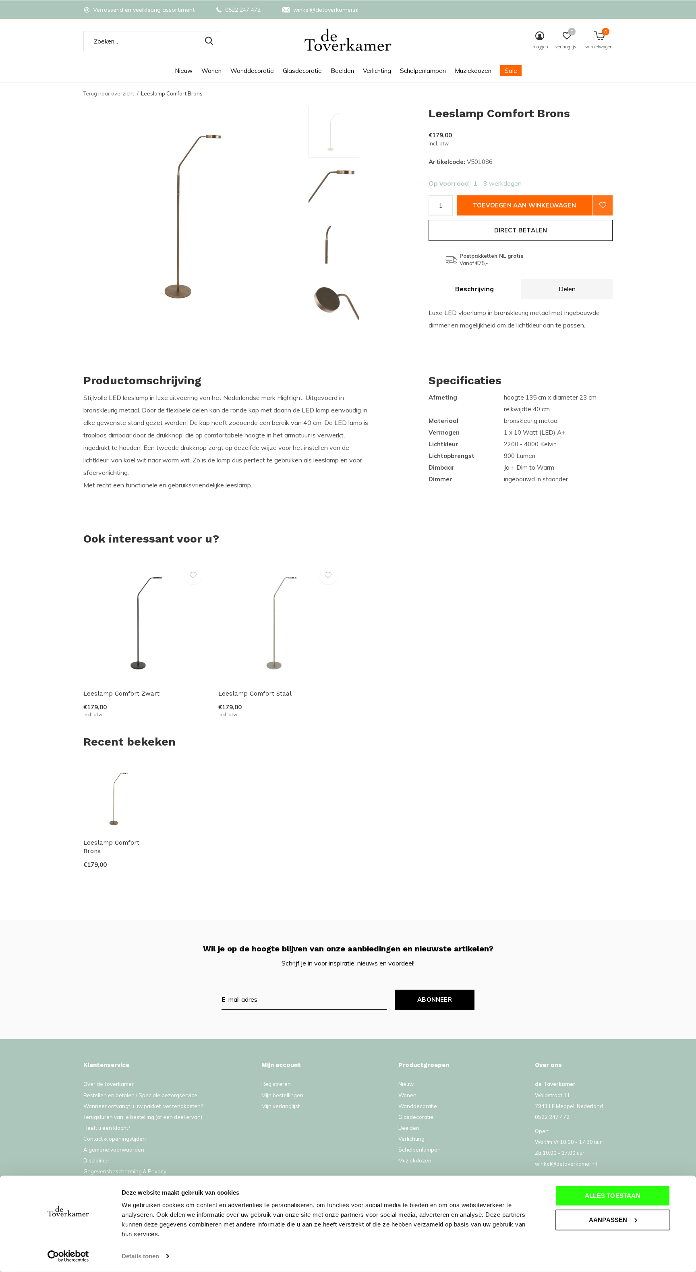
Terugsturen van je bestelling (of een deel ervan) (142, 1117)
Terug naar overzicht (108, 93)
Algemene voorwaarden (113, 1149)
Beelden (342, 71)
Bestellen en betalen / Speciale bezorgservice (140, 1095)
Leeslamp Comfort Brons (111, 847)
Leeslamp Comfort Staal (255, 693)
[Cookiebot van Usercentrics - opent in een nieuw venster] (68, 1256)
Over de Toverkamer (108, 1084)
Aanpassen (608, 1219)
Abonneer (434, 999)
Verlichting (377, 71)
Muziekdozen (473, 71)
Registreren (276, 1084)
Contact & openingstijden (114, 1138)
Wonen (211, 71)
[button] (366, 132)
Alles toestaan (612, 1195)
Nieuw (184, 71)
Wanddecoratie (252, 71)
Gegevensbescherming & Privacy (124, 1171)
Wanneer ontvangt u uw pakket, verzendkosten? (143, 1106)
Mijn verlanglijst (280, 1106)
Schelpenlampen (423, 71)
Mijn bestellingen (282, 1095)
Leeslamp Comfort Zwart (121, 693)
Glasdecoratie (302, 71)
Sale (511, 71)
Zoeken (209, 41)
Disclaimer (96, 1160)
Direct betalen (520, 230)
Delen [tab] (567, 289)
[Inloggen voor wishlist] (602, 205)
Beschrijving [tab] (474, 289)
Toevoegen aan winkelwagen (524, 205)
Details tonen (140, 1256)
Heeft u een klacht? (106, 1128)
